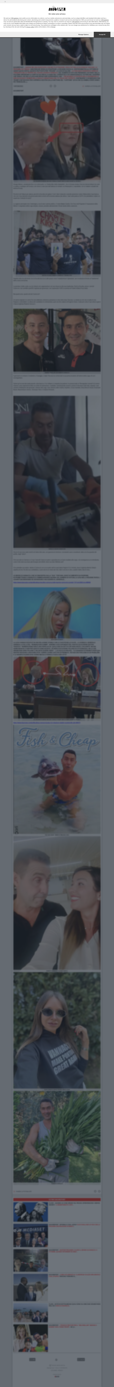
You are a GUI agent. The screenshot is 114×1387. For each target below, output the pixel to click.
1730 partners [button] (15, 18)
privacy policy (30, 27)
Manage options (83, 34)
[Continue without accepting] (5, 1)
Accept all (102, 34)
